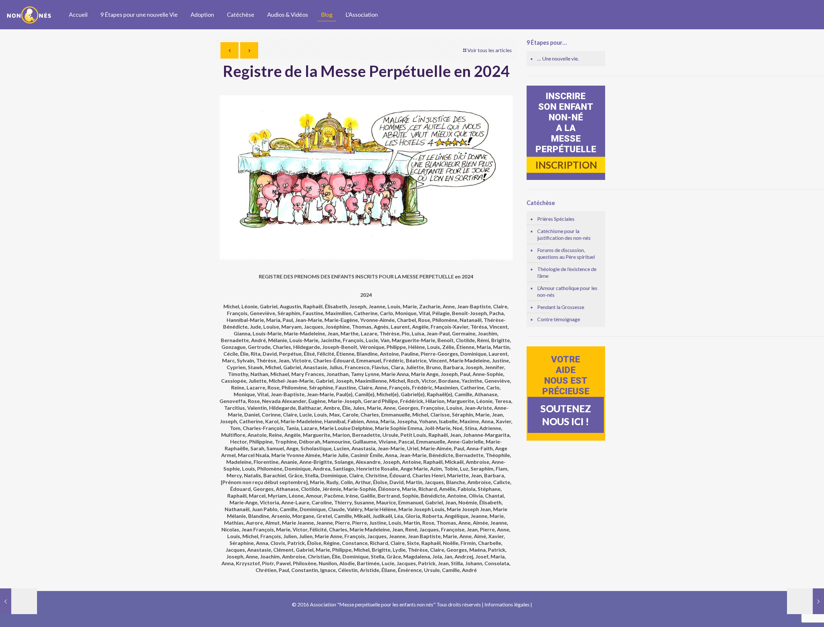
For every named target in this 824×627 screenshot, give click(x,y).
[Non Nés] (29, 14)
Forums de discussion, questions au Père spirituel (566, 253)
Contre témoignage (558, 319)
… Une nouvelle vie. (558, 58)
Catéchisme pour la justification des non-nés (564, 234)
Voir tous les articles (489, 50)
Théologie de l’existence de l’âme (566, 272)
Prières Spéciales (556, 219)
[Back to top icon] (793, 613)
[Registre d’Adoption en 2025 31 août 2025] (805, 601)
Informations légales (506, 604)
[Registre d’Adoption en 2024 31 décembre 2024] (18, 601)
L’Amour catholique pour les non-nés (567, 291)
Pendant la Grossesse (560, 307)
